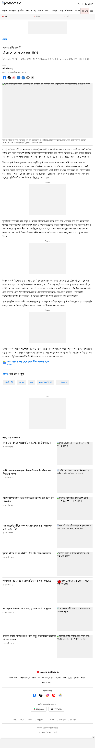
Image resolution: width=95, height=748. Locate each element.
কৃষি (31, 382)
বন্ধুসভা (58, 678)
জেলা (4, 39)
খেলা (47, 11)
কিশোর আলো (25, 678)
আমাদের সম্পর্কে (18, 720)
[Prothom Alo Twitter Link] (42, 695)
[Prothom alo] (12, 3)
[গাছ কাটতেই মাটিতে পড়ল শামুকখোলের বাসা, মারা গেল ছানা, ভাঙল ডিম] (75, 536)
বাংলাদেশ (12, 11)
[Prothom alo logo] (47, 672)
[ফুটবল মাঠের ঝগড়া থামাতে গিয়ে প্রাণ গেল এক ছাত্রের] (75, 564)
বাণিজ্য (33, 11)
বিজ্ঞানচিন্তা (36, 678)
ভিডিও (77, 11)
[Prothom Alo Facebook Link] (35, 695)
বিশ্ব (27, 11)
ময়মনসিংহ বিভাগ (45, 382)
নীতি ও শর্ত (51, 720)
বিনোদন (54, 11)
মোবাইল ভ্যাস (46, 682)
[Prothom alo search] (79, 3)
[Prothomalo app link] (38, 709)
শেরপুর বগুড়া (62, 382)
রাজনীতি (21, 11)
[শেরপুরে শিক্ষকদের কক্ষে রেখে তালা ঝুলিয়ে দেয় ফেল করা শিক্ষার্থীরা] (75, 508)
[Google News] (60, 695)
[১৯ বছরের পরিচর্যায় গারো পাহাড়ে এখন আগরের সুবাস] (75, 619)
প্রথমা (83, 678)
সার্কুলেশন (40, 720)
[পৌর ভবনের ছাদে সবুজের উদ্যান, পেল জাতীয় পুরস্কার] (75, 453)
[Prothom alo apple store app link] (56, 709)
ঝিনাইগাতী (9, 382)
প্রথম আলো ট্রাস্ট (47, 678)
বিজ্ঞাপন (30, 720)
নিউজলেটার (74, 720)
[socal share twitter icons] (9, 79)
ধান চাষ (21, 382)
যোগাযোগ (62, 720)
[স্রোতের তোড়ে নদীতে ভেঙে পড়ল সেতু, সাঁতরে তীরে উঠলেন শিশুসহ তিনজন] (75, 646)
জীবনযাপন (69, 11)
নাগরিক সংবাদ (13, 678)
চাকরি (61, 11)
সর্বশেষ (4, 11)
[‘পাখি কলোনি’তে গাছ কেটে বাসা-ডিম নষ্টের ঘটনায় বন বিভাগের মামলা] (75, 481)
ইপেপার (76, 678)
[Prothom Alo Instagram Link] (48, 695)
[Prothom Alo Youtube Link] (55, 695)
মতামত (40, 11)
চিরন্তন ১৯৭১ (67, 678)
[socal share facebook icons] (4, 79)
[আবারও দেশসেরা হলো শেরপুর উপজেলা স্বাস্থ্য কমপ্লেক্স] (75, 591)
